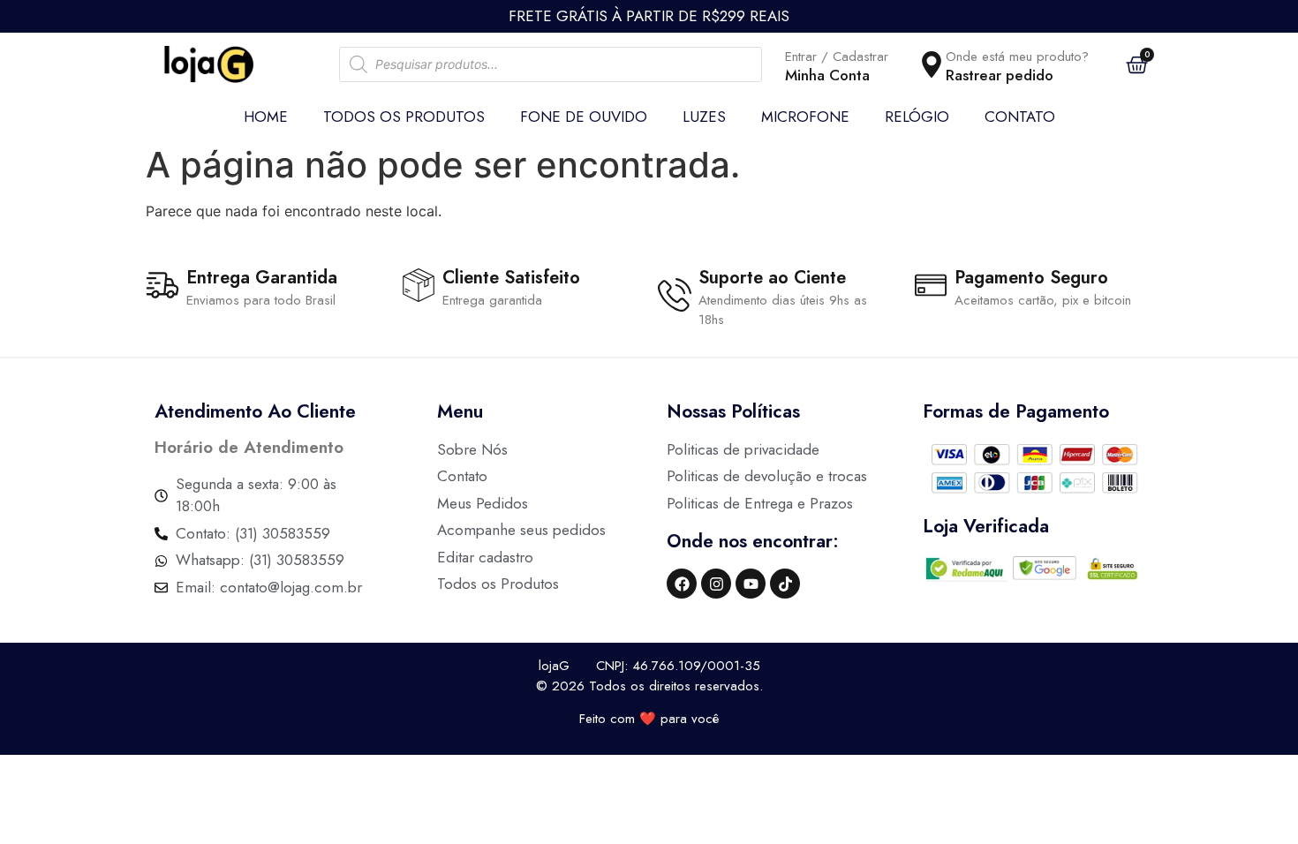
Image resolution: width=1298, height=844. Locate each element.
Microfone (805, 116)
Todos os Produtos (404, 116)
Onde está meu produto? (1017, 56)
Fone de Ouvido (583, 116)
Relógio (917, 116)
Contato (1020, 116)
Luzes (704, 116)
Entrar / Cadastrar (836, 56)
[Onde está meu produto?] (931, 64)
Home (266, 116)
